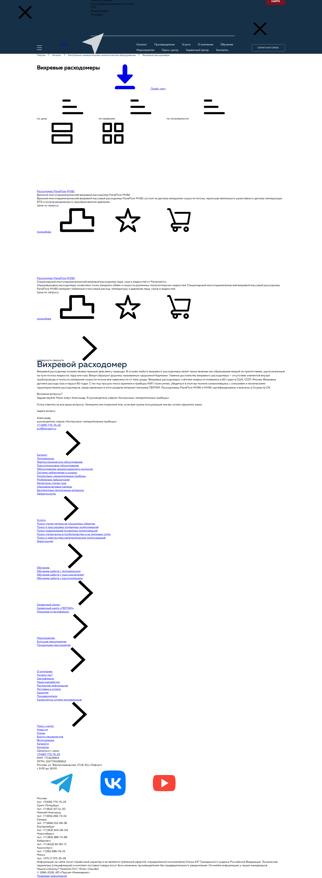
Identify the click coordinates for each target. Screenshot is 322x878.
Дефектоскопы (46, 494)
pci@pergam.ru (46, 428)
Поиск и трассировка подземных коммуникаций (67, 527)
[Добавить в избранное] (128, 220)
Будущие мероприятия (51, 641)
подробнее (44, 232)
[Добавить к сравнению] (77, 220)
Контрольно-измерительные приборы (61, 476)
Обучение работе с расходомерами (60, 578)
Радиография (99, 11)
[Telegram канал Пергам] (62, 795)
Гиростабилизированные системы (112, 4)
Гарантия (42, 693)
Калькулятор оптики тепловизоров (59, 700)
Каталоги (43, 744)
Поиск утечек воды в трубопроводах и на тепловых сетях (74, 534)
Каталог (42, 455)
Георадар (97, 14)
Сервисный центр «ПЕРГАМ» (55, 608)
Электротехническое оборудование (60, 462)
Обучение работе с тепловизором (58, 571)
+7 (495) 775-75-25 (49, 425)
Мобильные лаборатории (53, 479)
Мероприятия (46, 638)
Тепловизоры (45, 458)
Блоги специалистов (50, 737)
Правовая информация (52, 876)
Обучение (43, 568)
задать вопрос (46, 411)
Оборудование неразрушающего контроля (65, 469)
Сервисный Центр (49, 604)
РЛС (93, 7)
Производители (47, 696)
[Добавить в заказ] (179, 220)
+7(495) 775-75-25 (48, 754)
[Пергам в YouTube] (164, 795)
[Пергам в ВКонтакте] (113, 795)
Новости (42, 729)
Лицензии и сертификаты (53, 612)
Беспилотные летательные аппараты (60, 490)
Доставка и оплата (49, 689)
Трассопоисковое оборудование (58, 465)
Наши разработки (48, 682)
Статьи (41, 733)
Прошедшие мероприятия (54, 645)
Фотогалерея (45, 740)
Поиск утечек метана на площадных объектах (66, 523)
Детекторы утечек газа (51, 483)
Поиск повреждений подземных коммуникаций (67, 531)
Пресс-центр (45, 726)
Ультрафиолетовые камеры (54, 487)
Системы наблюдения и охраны (57, 472)
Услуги (41, 520)
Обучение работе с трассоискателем (60, 575)
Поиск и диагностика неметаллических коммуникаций (71, 538)
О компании (45, 671)
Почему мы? (45, 675)
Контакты (43, 747)
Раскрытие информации (52, 685)
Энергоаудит (45, 541)
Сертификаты (45, 678)
